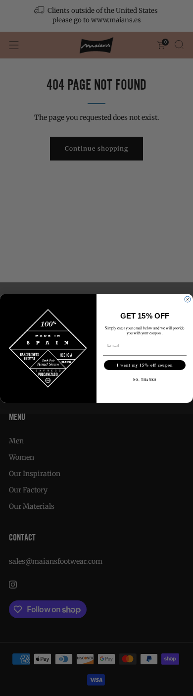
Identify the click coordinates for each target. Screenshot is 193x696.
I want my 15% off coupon (145, 365)
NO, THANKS (145, 379)
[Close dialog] (188, 299)
